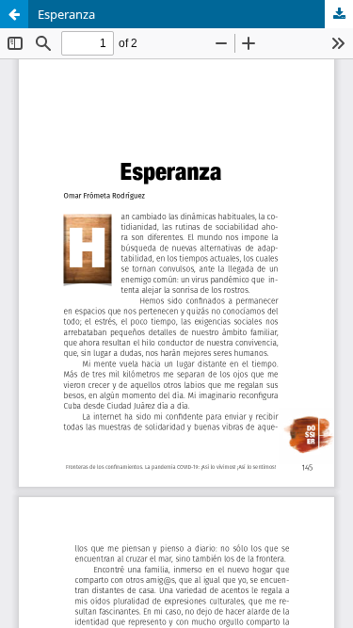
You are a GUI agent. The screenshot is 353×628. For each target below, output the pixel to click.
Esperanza (66, 14)
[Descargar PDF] (339, 14)
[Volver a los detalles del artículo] (14, 14)
